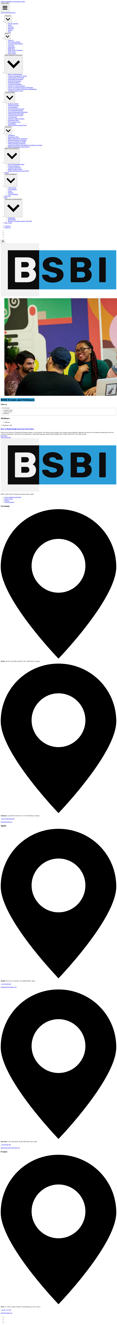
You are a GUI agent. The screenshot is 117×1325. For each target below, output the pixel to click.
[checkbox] (3, 410)
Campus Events (8, 410)
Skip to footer (21, 1)
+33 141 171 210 (6, 1310)
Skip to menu (13, 1)
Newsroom (7, 196)
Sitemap (6, 500)
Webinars (6, 413)
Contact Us (7, 227)
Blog (5, 197)
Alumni (6, 172)
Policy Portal (8, 223)
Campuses (7, 226)
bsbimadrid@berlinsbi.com (9, 987)
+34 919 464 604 (6, 984)
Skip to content (5, 1)
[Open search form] (3, 241)
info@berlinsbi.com (6, 822)
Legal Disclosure (9, 502)
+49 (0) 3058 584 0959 (7, 819)
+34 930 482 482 (6, 1144)
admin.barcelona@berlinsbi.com (10, 1148)
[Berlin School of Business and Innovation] (58, 296)
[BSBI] (58, 491)
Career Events (8, 412)
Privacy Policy (8, 499)
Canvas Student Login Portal (12, 497)
